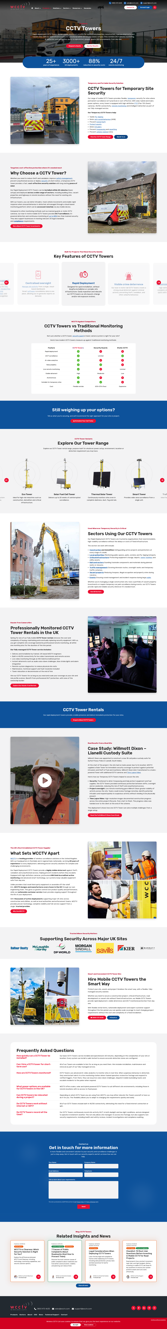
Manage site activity (30, 287)
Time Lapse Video (134, 773)
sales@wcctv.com (132, 3)
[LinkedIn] (144, 1308)
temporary (132, 98)
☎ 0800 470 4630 (97, 1017)
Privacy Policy (80, 1202)
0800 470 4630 (117, 3)
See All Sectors (95, 592)
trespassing (101, 129)
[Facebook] (139, 1308)
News (41, 1315)
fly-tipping (99, 117)
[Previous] (6, 282)
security (44, 181)
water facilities (146, 558)
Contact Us (130, 7)
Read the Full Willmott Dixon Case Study (104, 815)
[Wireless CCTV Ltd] (20, 5)
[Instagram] (154, 1308)
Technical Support (52, 1315)
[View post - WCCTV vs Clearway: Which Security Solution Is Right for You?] (27, 1261)
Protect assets (96, 124)
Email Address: (54, 1171)
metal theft (101, 122)
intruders (98, 127)
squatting (113, 129)
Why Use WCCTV (18, 911)
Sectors (22, 1315)
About (29, 1315)
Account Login (145, 7)
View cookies (88, 1325)
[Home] (32, 8)
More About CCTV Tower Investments (26, 226)
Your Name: (53, 1162)
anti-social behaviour (102, 119)
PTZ (136, 103)
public (149, 578)
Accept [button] (75, 1325)
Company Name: (90, 1162)
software (31, 291)
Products (14, 1315)
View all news (83, 1285)
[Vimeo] (149, 1308)
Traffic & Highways (57, 1246)
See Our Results (92, 46)
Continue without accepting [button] (158, 1320)
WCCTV (13, 859)
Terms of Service (90, 1202)
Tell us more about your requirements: (63, 1179)
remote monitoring (119, 106)
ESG (35, 1315)
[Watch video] (44, 780)
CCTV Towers (18, 1246)
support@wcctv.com (150, 3)
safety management (64, 178)
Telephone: (88, 1171)
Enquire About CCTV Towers (83, 720)
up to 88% (53, 216)
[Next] (159, 282)
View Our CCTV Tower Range (100, 137)
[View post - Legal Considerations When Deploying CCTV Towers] (102, 1261)
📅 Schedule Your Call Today (83, 421)
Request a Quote (75, 46)
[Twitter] (133, 1308)
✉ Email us (113, 1017)
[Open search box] (155, 7)
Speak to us (121, 137)
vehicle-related (102, 132)
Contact (64, 1315)
